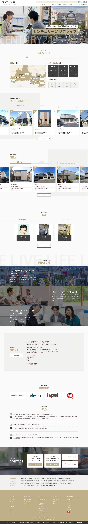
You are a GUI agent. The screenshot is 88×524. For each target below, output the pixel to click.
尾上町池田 (36, 480)
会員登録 (86, 25)
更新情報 (11, 501)
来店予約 (86, 16)
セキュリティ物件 (73, 75)
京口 (37, 485)
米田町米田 (64, 480)
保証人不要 (53, 75)
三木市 (41, 79)
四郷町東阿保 (30, 480)
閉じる (79, 522)
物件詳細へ (29, 360)
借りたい (43, 4)
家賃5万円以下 (53, 71)
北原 (60, 480)
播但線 (33, 483)
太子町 (23, 77)
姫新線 (37, 483)
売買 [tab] (61, 57)
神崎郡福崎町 (61, 478)
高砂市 (31, 80)
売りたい (54, 4)
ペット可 (63, 66)
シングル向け (73, 71)
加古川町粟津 (71, 480)
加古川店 (11, 512)
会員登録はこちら (71, 457)
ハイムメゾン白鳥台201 (32, 363)
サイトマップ (55, 503)
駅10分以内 (63, 71)
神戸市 (42, 83)
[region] (52, 352)
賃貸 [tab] (27, 57)
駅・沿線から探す (27, 499)
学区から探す (26, 505)
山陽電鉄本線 (28, 483)
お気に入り (77, 4)
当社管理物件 (63, 75)
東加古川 (33, 485)
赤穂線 (64, 483)
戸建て (40, 501)
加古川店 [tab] (41, 105)
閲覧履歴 (84, 4)
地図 (67, 86)
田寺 (55, 480)
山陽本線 (22, 483)
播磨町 (32, 83)
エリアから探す (27, 501)
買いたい (48, 4)
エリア (59, 86)
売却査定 (86, 34)
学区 (75, 86)
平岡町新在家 (23, 480)
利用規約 (54, 501)
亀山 (47, 485)
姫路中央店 (12, 509)
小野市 (38, 76)
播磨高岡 (51, 485)
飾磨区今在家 (42, 480)
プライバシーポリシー (57, 499)
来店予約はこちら (36, 464)
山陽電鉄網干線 (48, 483)
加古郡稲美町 (68, 478)
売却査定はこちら (71, 464)
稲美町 (37, 81)
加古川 (24, 485)
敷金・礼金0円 (73, 66)
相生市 (17, 77)
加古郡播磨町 (48, 478)
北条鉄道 (69, 483)
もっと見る (44, 138)
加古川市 (34, 78)
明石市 (37, 85)
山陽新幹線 (42, 483)
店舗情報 (65, 4)
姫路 (22, 485)
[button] (58, 107)
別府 (55, 485)
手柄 (44, 485)
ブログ (11, 503)
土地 (46, 501)
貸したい (59, 4)
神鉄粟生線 (60, 483)
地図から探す (26, 503)
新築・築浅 (53, 66)
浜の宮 (28, 485)
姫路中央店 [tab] (20, 105)
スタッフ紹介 (12, 499)
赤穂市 (13, 80)
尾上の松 (40, 485)
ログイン (70, 4)
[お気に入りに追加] (7, 111)
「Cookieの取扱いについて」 (64, 522)
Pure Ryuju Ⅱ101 (31, 356)
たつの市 (21, 75)
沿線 (52, 86)
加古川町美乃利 (49, 480)
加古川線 (55, 483)
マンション (43, 501)
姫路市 (27, 74)
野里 (58, 480)
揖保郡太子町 (55, 478)
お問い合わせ (69, 509)
